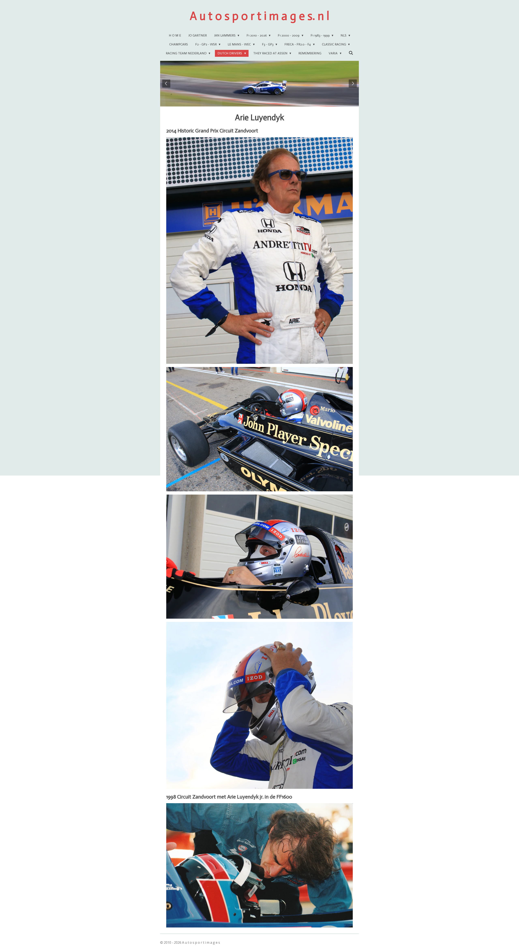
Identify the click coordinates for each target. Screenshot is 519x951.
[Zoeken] (351, 53)
